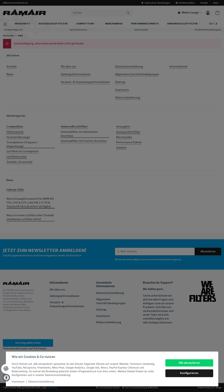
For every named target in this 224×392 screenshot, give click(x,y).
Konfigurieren (189, 373)
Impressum (18, 381)
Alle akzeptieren (189, 362)
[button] (6, 377)
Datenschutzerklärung (41, 381)
